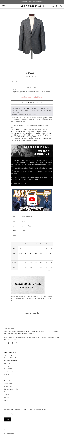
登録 (8, 419)
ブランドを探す (8, 369)
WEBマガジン (7, 366)
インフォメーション (9, 355)
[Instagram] (8, 343)
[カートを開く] (61, 6)
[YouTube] (12, 343)
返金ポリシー (7, 400)
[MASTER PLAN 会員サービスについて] (32, 285)
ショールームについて (10, 358)
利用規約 (6, 397)
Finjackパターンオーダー (11, 360)
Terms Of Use (8, 386)
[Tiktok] (16, 343)
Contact (6, 374)
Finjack (32, 69)
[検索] (57, 6)
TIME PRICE (7, 363)
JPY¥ (5, 430)
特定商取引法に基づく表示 (11, 389)
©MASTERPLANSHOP (9, 433)
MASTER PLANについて (10, 352)
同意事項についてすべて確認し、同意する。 (32, 96)
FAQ (5, 392)
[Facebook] (4, 343)
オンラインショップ (9, 371)
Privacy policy (8, 383)
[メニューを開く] (3, 6)
